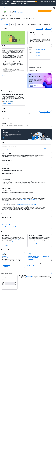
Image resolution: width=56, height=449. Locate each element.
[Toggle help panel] (54, 8)
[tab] (6, 24)
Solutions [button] (20, 3)
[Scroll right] (50, 24)
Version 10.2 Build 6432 (40, 64)
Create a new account (51, 1)
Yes (37, 70)
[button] (15, 11)
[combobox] (24, 1)
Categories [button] (6, 3)
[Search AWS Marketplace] (36, 1)
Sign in (45, 1)
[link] (27, 7)
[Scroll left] (2, 24)
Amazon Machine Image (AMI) (41, 58)
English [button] (41, 1)
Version (2, 163)
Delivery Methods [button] (13, 3)
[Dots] (25, 269)
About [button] (2, 3)
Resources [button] (25, 3)
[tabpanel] (26, 224)
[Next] (51, 260)
